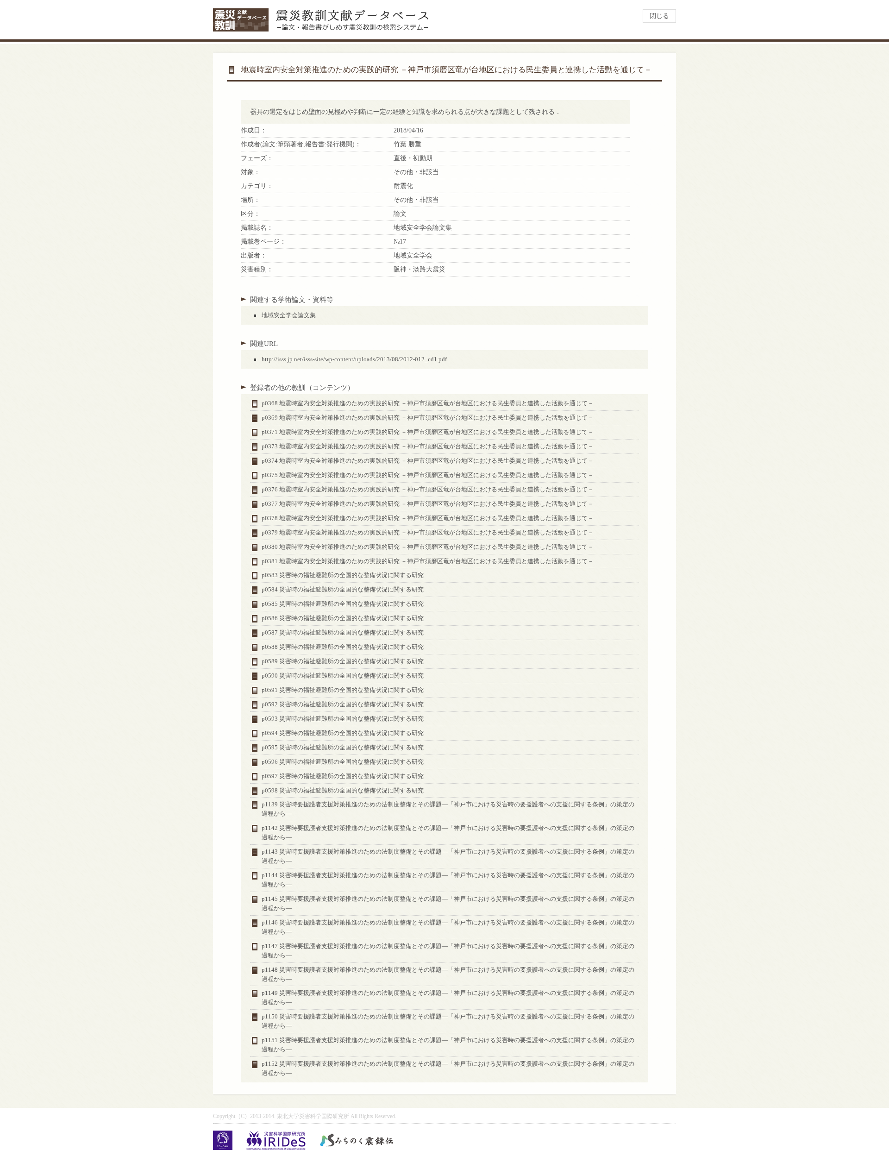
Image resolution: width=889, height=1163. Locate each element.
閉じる (659, 16)
